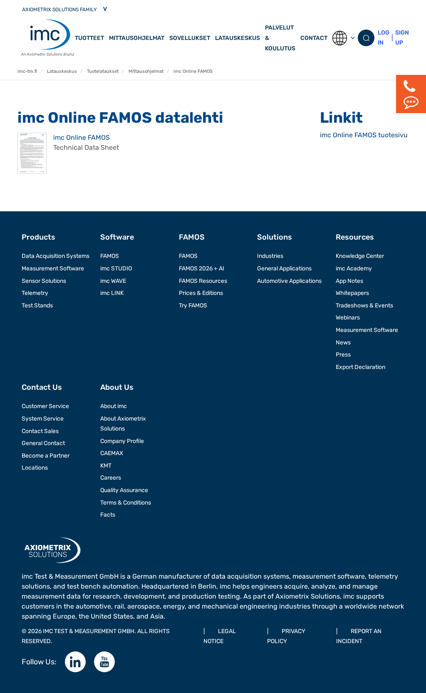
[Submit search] (366, 38)
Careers (110, 477)
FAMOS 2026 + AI (201, 268)
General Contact (43, 443)
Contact (313, 38)
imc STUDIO (116, 268)
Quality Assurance (124, 490)
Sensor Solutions (44, 281)
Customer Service (45, 406)
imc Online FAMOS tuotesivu (364, 135)
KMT (105, 465)
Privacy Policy (286, 636)
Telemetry (35, 293)
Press (343, 354)
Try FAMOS (193, 305)
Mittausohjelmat (136, 38)
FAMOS (109, 256)
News (343, 342)
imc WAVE (113, 281)
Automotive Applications (289, 281)
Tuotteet (89, 38)
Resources (355, 237)
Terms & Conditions (125, 502)
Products (38, 237)
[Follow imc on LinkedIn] (75, 661)
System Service (43, 418)
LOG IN (383, 37)
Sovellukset (189, 38)
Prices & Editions (201, 293)
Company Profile (122, 441)
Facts (107, 514)
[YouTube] (104, 661)
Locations (35, 467)
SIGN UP (402, 37)
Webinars (348, 317)
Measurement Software (53, 268)
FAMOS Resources (203, 281)
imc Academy (354, 268)
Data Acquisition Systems (55, 256)
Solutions (274, 237)
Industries (270, 256)
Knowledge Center (360, 256)
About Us (117, 387)
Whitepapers (352, 293)
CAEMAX (111, 453)
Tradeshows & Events (364, 305)
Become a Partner (45, 455)
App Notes (349, 281)
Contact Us (42, 387)
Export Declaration (360, 367)
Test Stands (37, 305)
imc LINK (112, 293)
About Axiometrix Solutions (123, 423)
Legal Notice (219, 636)
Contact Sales (40, 431)
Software (117, 237)
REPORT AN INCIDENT (358, 636)
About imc (113, 406)
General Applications (284, 268)
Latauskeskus (237, 38)
